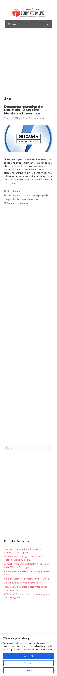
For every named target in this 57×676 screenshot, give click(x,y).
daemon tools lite (21, 195)
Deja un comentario (17, 203)
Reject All (28, 670)
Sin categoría (14, 191)
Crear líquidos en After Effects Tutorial (24, 582)
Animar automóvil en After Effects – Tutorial (27, 578)
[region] (28, 655)
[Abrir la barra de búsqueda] (48, 24)
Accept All (28, 656)
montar (26, 199)
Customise (28, 663)
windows (35, 199)
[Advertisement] (28, 63)
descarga (36, 195)
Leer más (11, 182)
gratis (45, 195)
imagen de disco (12, 199)
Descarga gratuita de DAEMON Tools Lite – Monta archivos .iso (23, 110)
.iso (9, 195)
